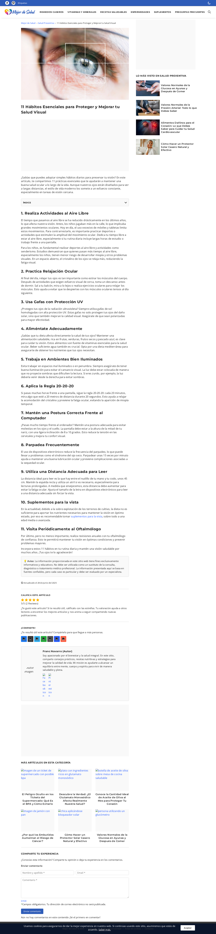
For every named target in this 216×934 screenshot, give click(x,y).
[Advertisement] (75, 145)
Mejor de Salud (28, 23)
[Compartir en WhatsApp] (44, 639)
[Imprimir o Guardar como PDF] (63, 639)
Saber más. (105, 929)
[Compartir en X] (31, 639)
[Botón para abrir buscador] (209, 12)
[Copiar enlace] (57, 639)
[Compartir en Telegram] (37, 639)
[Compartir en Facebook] (24, 639)
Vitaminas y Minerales (82, 12)
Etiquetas (22, 3)
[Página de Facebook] (7, 3)
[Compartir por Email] (50, 639)
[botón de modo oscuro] (209, 3)
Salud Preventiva (46, 23)
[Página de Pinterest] (13, 3)
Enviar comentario (32, 911)
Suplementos (162, 12)
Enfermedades (140, 12)
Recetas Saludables (113, 12)
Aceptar (188, 927)
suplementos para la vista (86, 516)
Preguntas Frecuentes (190, 12)
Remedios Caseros (51, 12)
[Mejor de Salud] (20, 12)
